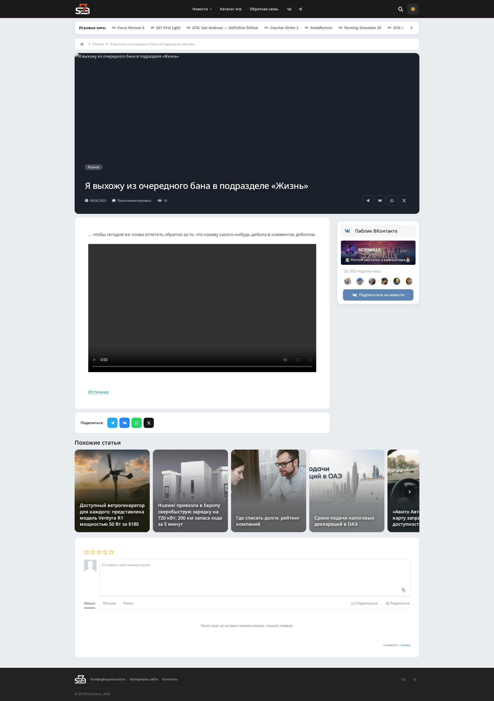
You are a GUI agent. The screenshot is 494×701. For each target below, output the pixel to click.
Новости (200, 8)
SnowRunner (321, 27)
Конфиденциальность (108, 679)
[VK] (289, 9)
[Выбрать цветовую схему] (413, 9)
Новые (89, 603)
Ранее (128, 603)
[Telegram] (300, 9)
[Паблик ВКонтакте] (350, 231)
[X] (404, 200)
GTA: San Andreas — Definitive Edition (225, 27)
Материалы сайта (144, 679)
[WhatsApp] (392, 200)
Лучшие (109, 603)
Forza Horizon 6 (131, 27)
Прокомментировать (134, 200)
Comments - (396, 645)
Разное (98, 44)
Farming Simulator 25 (362, 27)
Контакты (170, 679)
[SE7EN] (82, 9)
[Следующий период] (409, 491)
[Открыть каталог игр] (409, 27)
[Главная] (83, 44)
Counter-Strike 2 (284, 27)
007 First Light (168, 27)
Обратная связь (264, 8)
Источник (98, 392)
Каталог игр (231, 8)
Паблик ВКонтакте (376, 231)
